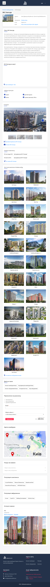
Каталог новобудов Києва (10, 385)
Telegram (35, 577)
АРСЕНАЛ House (21, 485)
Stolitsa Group (31, 498)
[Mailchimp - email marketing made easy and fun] (39, 418)
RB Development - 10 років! (11, 514)
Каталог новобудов (30, 561)
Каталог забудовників (31, 564)
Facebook (31, 577)
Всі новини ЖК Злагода (11, 161)
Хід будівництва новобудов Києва (25, 385)
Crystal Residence (9, 482)
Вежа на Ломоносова (19, 482)
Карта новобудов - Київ (10, 84)
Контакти (40, 564)
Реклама (39, 561)
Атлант (6, 498)
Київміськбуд (24, 20)
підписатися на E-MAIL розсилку (33, 574)
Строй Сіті (12, 498)
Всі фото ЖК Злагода (10, 144)
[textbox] (25, 467)
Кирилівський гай (29, 482)
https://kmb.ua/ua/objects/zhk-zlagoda (29, 24)
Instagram (40, 577)
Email (7, 405)
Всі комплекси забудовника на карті (13, 375)
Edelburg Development (21, 498)
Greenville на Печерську (10, 485)
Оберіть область (9, 412)
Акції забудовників (33, 388)
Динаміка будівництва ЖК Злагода (13, 141)
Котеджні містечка (23, 388)
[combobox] (25, 467)
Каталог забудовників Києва (11, 388)
